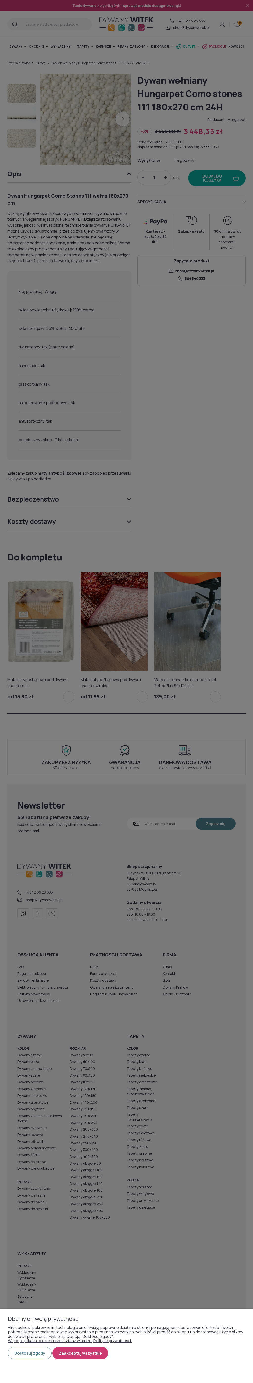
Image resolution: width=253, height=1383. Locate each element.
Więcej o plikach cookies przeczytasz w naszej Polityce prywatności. (70, 1340)
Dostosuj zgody (29, 1353)
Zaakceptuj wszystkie (80, 1353)
